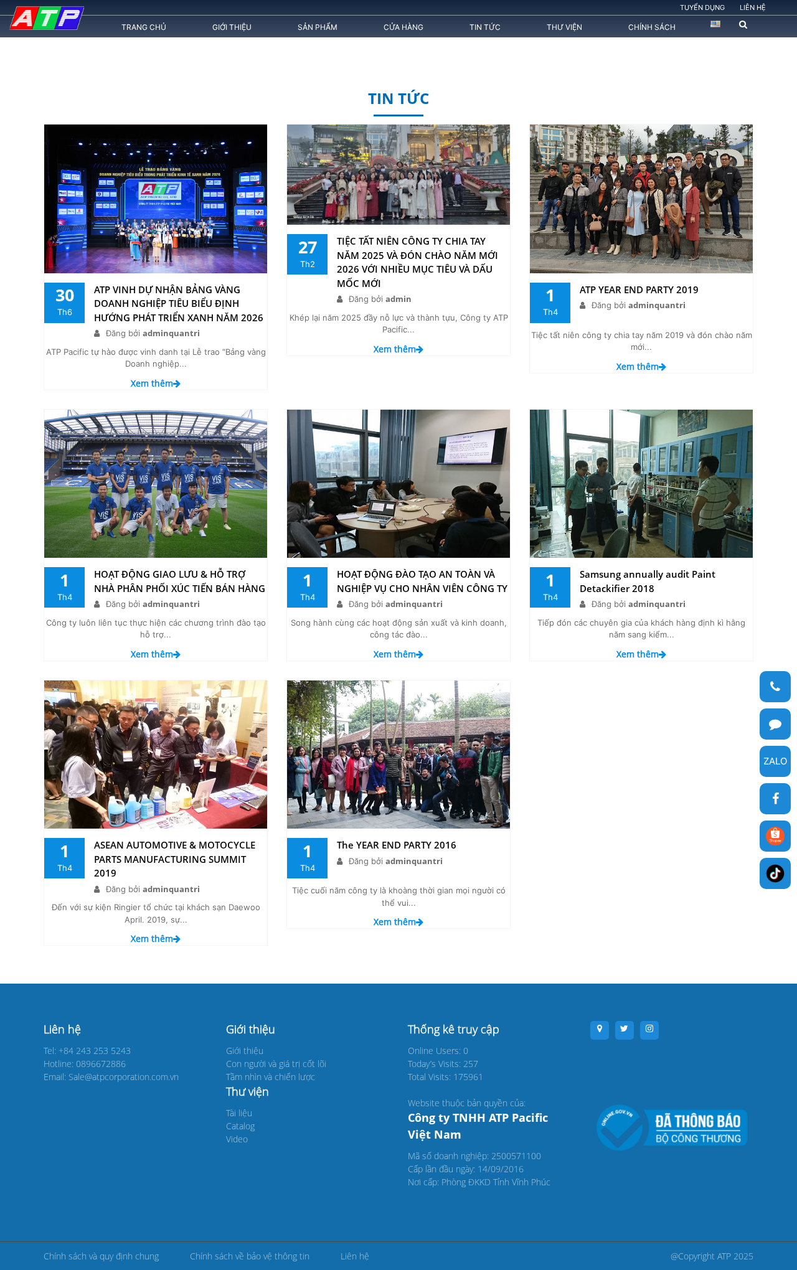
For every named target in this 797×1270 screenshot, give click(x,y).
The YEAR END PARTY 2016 (396, 845)
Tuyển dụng (702, 7)
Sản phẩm (317, 27)
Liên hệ (753, 7)
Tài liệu (239, 1113)
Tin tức (485, 27)
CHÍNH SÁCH (652, 27)
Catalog (240, 1126)
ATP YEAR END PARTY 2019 (639, 289)
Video (237, 1139)
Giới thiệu (232, 27)
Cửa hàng (403, 27)
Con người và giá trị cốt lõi (276, 1064)
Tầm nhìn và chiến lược (270, 1077)
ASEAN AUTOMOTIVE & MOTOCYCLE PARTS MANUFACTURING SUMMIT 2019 (174, 859)
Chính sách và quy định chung (101, 1256)
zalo (775, 761)
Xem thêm (152, 383)
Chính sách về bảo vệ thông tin (249, 1256)
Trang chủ (143, 27)
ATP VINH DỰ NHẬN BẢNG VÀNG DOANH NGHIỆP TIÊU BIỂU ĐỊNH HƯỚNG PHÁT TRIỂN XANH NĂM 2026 (178, 303)
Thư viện (564, 27)
